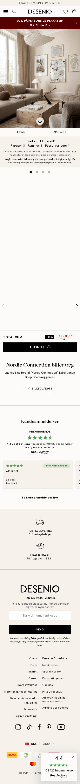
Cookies (47, 685)
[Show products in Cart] (74, 11)
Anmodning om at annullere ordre (53, 699)
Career (33, 678)
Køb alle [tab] (60, 132)
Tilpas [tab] (20, 132)
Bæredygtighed (27, 685)
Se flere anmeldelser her (40, 497)
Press (34, 665)
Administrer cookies (55, 707)
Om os (33, 658)
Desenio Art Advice (54, 658)
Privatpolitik (37, 638)
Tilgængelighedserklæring (21, 691)
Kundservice (50, 665)
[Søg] (14, 11)
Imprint (33, 671)
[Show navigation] (6, 11)
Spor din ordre (51, 671)
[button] (40, 121)
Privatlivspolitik (52, 691)
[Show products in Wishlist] (65, 11)
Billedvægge (42, 388)
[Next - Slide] (77, 306)
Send (40, 629)
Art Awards (30, 709)
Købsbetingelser (53, 678)
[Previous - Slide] (3, 306)
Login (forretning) (26, 716)
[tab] (31, 172)
